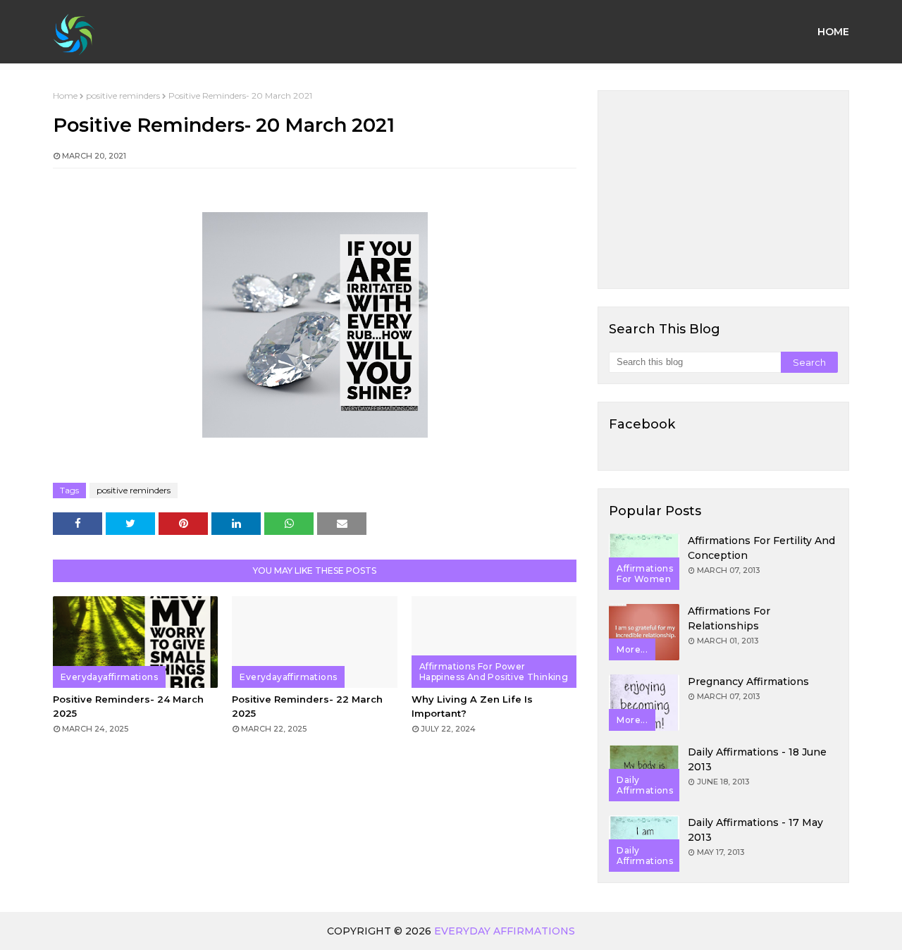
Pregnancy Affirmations (748, 681)
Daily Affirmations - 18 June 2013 (757, 759)
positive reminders (123, 95)
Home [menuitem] (833, 31)
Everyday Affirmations (504, 931)
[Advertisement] (723, 189)
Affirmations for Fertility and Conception (761, 548)
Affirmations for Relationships (729, 618)
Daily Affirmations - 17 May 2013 (755, 830)
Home (65, 95)
